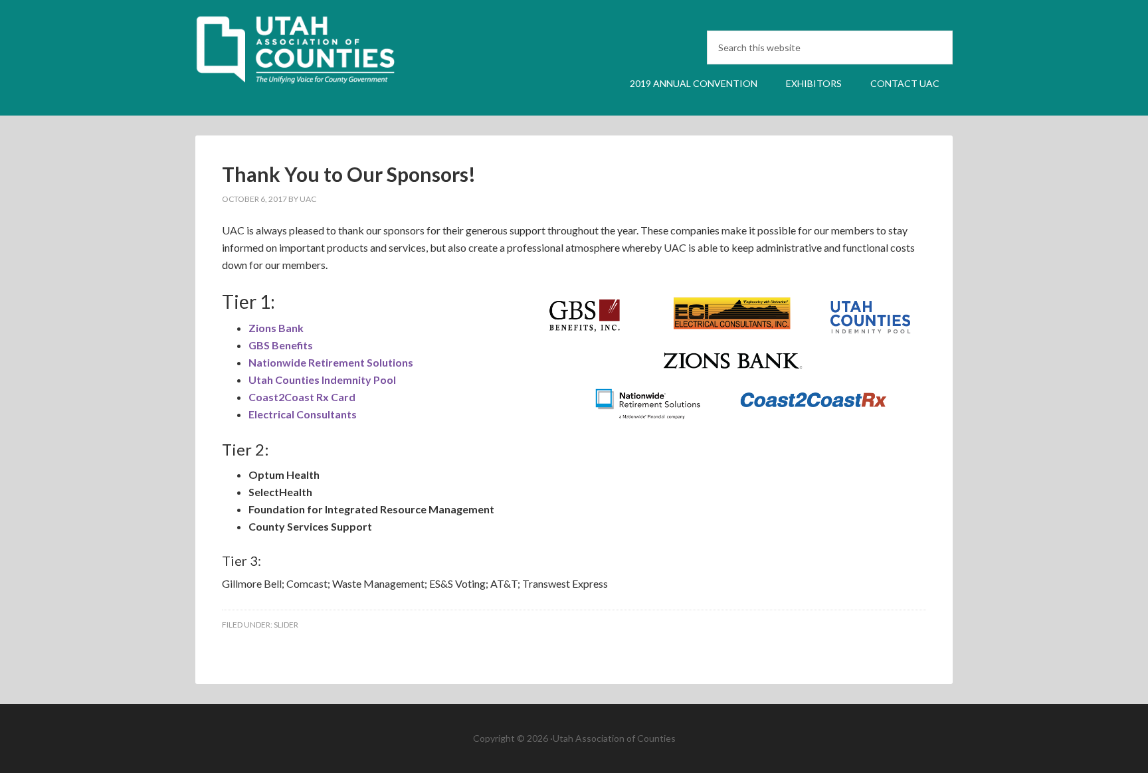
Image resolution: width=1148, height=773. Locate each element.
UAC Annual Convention (308, 54)
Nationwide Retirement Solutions (330, 362)
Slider (286, 625)
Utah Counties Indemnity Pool (322, 379)
